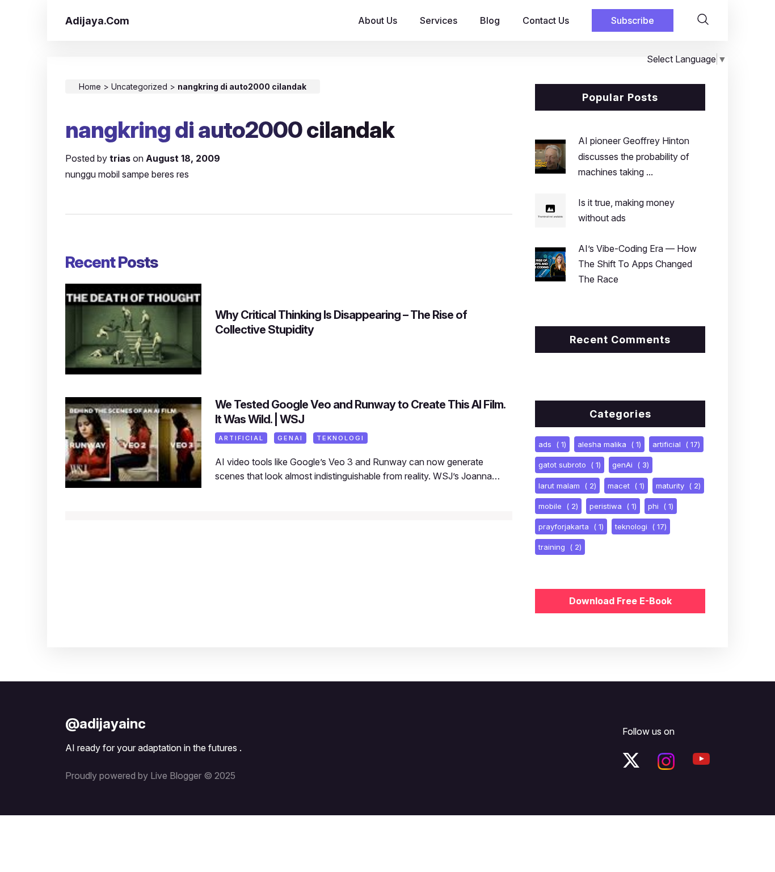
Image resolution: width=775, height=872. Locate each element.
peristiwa (613, 506)
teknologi (340, 438)
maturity (678, 485)
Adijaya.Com (97, 21)
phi (660, 506)
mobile (558, 506)
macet (626, 485)
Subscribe (632, 20)
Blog (490, 20)
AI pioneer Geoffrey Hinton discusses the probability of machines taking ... (633, 156)
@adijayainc (105, 723)
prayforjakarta (571, 526)
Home (90, 86)
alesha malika (609, 444)
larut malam (567, 485)
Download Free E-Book (620, 600)
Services (438, 20)
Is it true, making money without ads (626, 210)
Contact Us (546, 20)
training (560, 546)
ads (552, 444)
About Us (377, 20)
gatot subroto (569, 464)
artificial (241, 438)
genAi (290, 438)
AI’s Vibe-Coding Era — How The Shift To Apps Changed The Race (637, 264)
